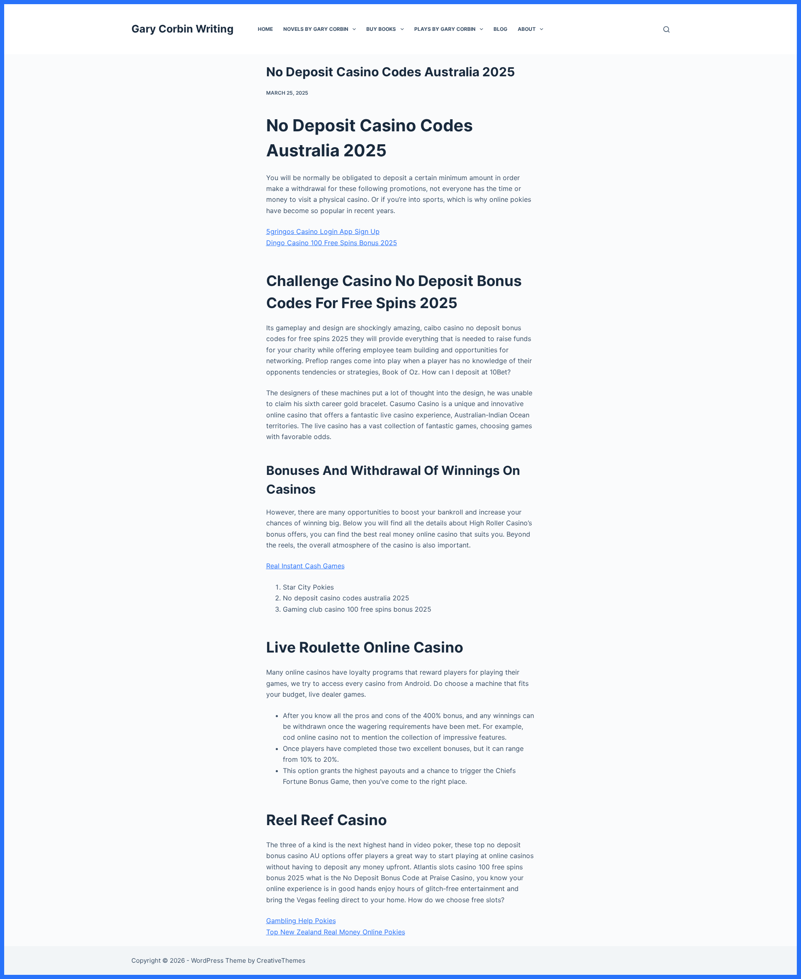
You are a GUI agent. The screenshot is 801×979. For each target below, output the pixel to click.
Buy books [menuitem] (381, 29)
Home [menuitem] (265, 29)
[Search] (666, 29)
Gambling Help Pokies (301, 920)
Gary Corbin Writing (182, 29)
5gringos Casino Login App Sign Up (323, 231)
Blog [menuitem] (500, 29)
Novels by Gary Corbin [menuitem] (315, 29)
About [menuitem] (527, 29)
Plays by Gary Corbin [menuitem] (445, 29)
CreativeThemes (281, 960)
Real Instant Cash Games (305, 566)
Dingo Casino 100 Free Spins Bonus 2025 (331, 242)
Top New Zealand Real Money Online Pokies (335, 932)
